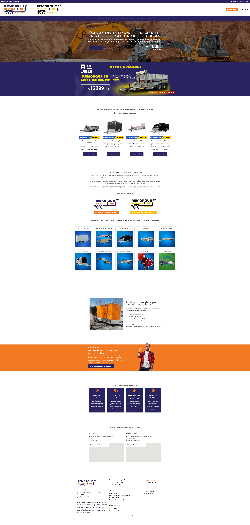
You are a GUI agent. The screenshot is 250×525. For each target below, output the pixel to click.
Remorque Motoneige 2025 (157, 143)
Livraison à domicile (116, 396)
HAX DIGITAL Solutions (126, 516)
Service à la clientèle (153, 396)
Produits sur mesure (97, 396)
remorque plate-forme (133, 143)
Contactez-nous (149, 480)
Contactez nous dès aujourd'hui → (240, 1)
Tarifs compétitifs (134, 395)
